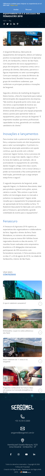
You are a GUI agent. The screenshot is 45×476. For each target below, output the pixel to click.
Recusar (29, 9)
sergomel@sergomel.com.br (22, 432)
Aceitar (16, 9)
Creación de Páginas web (12, 469)
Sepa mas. (14, 5)
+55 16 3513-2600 (22, 421)
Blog (10, 21)
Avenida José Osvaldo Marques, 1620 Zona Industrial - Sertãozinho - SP (23, 445)
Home (4, 21)
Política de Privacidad (22, 467)
